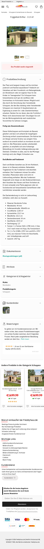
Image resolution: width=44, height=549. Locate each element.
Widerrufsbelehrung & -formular (14, 453)
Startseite (4, 12)
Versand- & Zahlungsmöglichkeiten (15, 448)
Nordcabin (6, 285)
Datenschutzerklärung (11, 450)
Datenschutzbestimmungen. (27, 511)
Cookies (5, 457)
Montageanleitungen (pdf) (12, 256)
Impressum (6, 455)
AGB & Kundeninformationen (13, 443)
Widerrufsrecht (8, 446)
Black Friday (7, 460)
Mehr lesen (25, 339)
